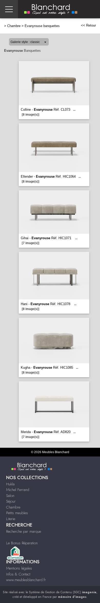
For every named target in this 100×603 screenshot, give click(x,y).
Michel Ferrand (17, 490)
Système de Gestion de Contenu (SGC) (62, 592)
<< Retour (88, 25)
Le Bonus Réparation (22, 543)
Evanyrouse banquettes (42, 26)
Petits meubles (17, 513)
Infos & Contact (18, 574)
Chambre (14, 26)
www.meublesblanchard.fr (26, 580)
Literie (10, 519)
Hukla (10, 484)
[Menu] (9, 9)
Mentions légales (19, 568)
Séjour (11, 501)
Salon (10, 495)
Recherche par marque (23, 531)
